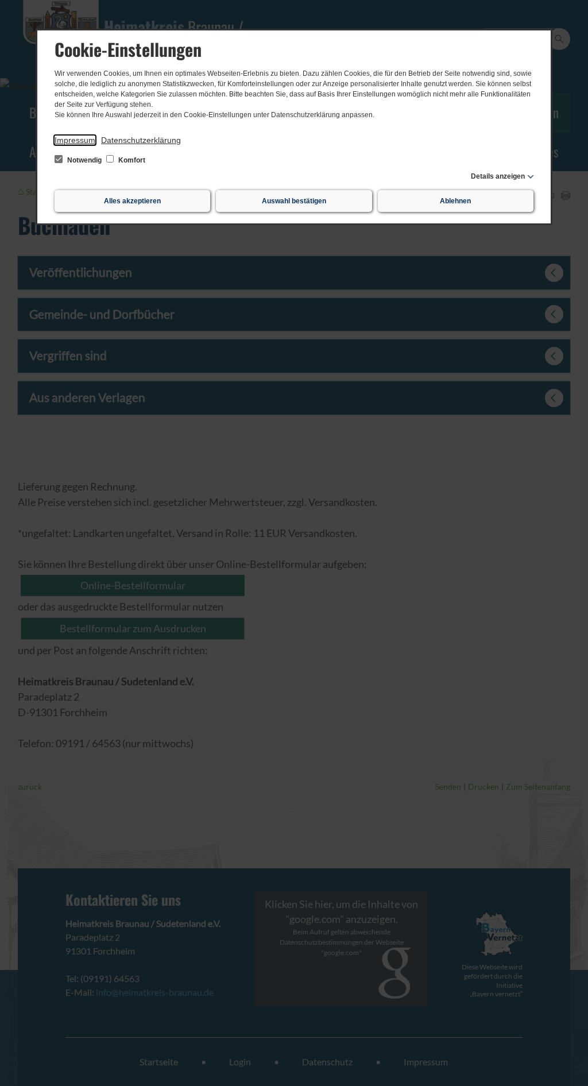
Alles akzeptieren (132, 201)
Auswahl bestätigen (294, 201)
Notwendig (84, 160)
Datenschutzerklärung (141, 140)
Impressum (75, 140)
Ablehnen (455, 201)
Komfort (131, 160)
